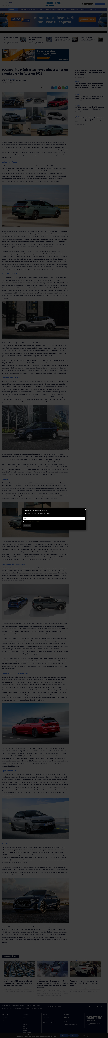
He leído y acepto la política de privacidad (31, 521)
